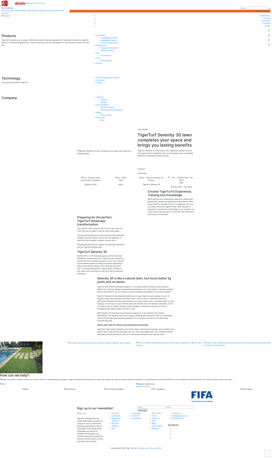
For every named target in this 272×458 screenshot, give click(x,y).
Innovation (100, 80)
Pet (97, 53)
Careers (104, 102)
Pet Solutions (106, 55)
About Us (104, 100)
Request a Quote (263, 11)
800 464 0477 (178, 418)
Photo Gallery (106, 115)
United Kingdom (20, 10)
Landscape (100, 35)
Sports (99, 63)
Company (266, 23)
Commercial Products (109, 43)
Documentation (102, 105)
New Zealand (40, 10)
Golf (98, 58)
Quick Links (156, 413)
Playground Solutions (109, 48)
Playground (101, 45)
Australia (31, 10)
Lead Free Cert (39, 3)
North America (7, 10)
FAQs (154, 421)
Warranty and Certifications (112, 110)
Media (98, 112)
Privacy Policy (156, 448)
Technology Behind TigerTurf (108, 78)
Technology (265, 21)
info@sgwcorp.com (180, 416)
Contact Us (176, 413)
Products (266, 18)
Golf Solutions (106, 61)
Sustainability (265, 16)
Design (99, 83)
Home (154, 416)
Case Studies (157, 426)
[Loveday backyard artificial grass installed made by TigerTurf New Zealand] (99, 343)
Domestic (135, 416)
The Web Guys (143, 448)
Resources (100, 117)
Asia (48, 10)
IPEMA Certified (107, 50)
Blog (102, 120)
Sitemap (155, 428)
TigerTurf (100, 97)
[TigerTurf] (6, 16)
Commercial (136, 418)
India (52, 10)
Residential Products (109, 40)
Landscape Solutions (109, 38)
